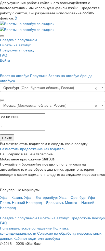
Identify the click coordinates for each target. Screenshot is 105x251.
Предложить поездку (17, 49)
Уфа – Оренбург (73, 197)
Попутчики (38, 75)
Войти (5, 60)
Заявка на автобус (63, 75)
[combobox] (52, 87)
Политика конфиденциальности (34, 230)
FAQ (3, 55)
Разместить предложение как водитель (32, 148)
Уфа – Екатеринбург (41, 197)
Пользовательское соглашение (26, 228)
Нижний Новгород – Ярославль (38, 202)
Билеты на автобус (16, 44)
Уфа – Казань (11, 197)
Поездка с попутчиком (18, 39)
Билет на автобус (14, 75)
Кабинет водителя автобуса (37, 238)
